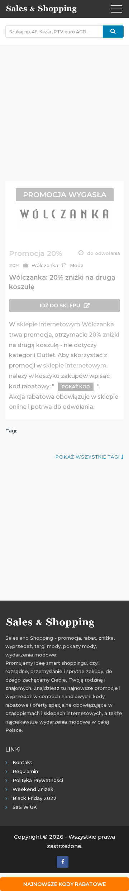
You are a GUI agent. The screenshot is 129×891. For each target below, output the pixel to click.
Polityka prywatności (38, 780)
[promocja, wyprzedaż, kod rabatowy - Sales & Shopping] (41, 8)
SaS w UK (25, 807)
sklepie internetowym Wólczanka (65, 324)
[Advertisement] (64, 109)
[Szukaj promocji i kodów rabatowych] (113, 31)
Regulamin (25, 771)
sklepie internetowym (74, 365)
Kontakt (22, 762)
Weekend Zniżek (33, 789)
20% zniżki (104, 334)
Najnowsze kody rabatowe (64, 884)
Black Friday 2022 (35, 798)
